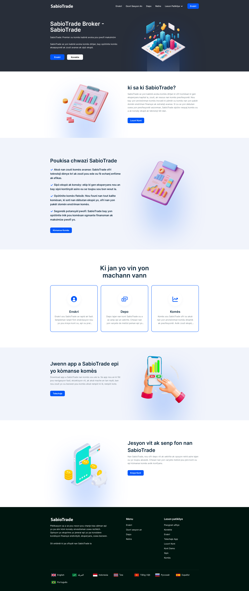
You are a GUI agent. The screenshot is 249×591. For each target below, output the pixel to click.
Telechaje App (171, 539)
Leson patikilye (172, 6)
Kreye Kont (135, 472)
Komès (167, 557)
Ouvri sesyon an (134, 6)
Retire (158, 6)
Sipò (166, 553)
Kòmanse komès (61, 230)
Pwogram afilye (171, 525)
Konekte (75, 57)
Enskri (119, 6)
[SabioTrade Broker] (62, 6)
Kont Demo (169, 548)
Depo (148, 6)
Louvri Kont (136, 120)
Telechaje (57, 393)
